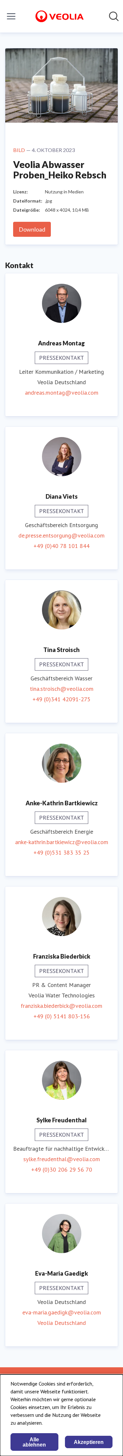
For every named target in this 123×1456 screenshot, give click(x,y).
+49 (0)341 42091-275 (61, 699)
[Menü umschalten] (11, 16)
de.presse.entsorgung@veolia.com (61, 535)
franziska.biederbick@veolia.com (61, 1005)
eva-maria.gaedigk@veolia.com (61, 1312)
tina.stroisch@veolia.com (61, 688)
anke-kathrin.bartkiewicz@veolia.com (61, 842)
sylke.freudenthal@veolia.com (61, 1159)
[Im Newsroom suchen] (114, 16)
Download (32, 229)
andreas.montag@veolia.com (61, 392)
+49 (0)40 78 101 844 (61, 546)
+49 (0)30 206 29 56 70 (61, 1169)
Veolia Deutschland (61, 1323)
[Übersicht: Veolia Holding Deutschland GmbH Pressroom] (59, 16)
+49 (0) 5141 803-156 (61, 1016)
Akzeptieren (89, 1442)
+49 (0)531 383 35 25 (61, 852)
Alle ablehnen (34, 1442)
